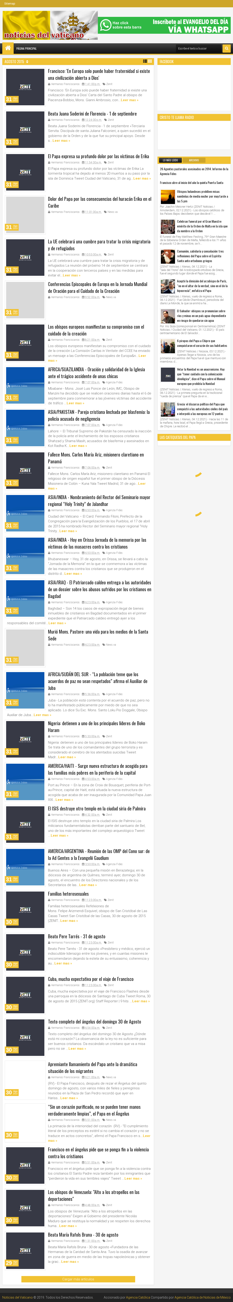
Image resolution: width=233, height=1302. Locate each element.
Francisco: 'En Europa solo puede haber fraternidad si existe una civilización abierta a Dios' (99, 74)
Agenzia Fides (114, 382)
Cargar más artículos (78, 1279)
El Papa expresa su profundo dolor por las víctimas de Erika (98, 156)
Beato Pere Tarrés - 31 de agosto (76, 936)
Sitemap (9, 3)
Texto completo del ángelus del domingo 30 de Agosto (94, 1021)
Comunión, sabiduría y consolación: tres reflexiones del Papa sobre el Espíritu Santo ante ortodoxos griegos (200, 256)
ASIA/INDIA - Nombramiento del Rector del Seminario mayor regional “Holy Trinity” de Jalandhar (99, 500)
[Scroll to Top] (226, 1295)
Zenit (109, 84)
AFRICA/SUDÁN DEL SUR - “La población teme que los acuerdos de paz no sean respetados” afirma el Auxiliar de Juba (97, 681)
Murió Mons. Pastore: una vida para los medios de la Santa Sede (98, 635)
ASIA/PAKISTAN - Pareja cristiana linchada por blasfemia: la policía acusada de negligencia (99, 415)
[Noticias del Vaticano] (8, 48)
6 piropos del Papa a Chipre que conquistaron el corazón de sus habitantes (202, 343)
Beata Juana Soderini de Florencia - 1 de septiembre (92, 113)
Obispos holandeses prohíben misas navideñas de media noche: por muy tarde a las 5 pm (202, 196)
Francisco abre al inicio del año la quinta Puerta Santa (191, 182)
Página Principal (26, 48)
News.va (113, 212)
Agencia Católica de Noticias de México (203, 1297)
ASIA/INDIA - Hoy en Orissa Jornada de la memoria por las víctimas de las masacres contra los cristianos (97, 543)
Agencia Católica (138, 1297)
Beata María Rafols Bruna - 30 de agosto (83, 1234)
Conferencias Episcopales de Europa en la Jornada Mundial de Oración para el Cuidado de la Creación (97, 287)
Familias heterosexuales (68, 893)
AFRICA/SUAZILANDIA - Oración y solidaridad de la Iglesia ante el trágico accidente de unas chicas (96, 372)
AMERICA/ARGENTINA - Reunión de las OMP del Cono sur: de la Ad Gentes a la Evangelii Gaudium (99, 854)
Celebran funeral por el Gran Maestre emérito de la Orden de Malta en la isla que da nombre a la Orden (202, 226)
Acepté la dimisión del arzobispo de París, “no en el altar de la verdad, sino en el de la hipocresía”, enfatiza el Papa (202, 285)
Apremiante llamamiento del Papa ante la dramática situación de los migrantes (92, 1067)
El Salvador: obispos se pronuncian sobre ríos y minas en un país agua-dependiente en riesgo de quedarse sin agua (201, 315)
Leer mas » (130, 100)
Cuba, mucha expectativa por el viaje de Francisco (91, 978)
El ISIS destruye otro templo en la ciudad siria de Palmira (97, 808)
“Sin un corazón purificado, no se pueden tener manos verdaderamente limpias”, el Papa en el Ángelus (94, 1110)
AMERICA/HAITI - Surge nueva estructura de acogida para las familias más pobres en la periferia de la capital (97, 769)
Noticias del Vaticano (17, 1297)
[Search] (227, 48)
